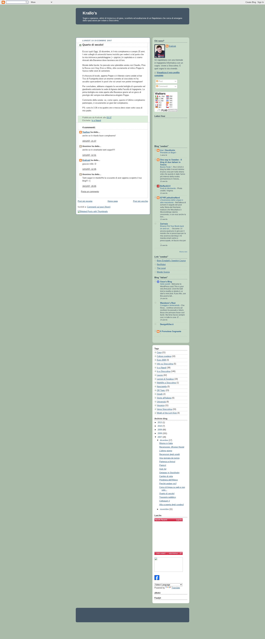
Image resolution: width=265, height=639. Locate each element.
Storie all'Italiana (164, 398)
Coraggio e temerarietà (170, 305)
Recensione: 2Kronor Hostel (171, 447)
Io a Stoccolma (163, 371)
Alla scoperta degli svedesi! (171, 505)
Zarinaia (164, 224)
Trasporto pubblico (167, 497)
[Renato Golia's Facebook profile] (156, 579)
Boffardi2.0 (165, 186)
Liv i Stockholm (167, 150)
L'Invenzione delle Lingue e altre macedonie (171, 201)
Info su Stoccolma (165, 364)
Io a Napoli (96, 120)
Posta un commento (90, 192)
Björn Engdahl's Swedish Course (171, 261)
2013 (160, 422)
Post (160, 81)
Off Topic (161, 390)
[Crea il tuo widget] (160, 553)
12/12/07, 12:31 (89, 155)
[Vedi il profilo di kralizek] (173, 553)
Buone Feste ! (166, 167)
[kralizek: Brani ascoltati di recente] (168, 519)
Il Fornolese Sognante (170, 331)
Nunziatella (162, 387)
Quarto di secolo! (93, 44)
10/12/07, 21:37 (89, 141)
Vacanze (161, 405)
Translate (176, 588)
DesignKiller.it (166, 324)
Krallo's (90, 13)
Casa (159, 352)
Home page (113, 201)
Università (161, 402)
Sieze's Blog (166, 282)
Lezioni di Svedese (165, 379)
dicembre (164, 440)
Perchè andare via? (168, 484)
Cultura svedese (164, 356)
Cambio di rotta (166, 476)
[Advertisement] (132, 30)
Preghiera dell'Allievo (168, 480)
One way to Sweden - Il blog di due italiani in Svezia (171, 162)
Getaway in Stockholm (169, 473)
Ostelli (160, 394)
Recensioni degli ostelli (169, 454)
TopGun (86, 132)
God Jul (162, 469)
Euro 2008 (161, 360)
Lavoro (160, 375)
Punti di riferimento (168, 188)
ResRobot (161, 264)
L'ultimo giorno (165, 451)
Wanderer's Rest (167, 303)
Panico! (162, 465)
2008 (160, 433)
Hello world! (165, 284)
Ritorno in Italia (166, 443)
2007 (160, 437)
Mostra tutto (183, 252)
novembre (164, 509)
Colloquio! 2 (164, 501)
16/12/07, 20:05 (89, 186)
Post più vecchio (140, 201)
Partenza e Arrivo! (167, 462)
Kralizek (86, 160)
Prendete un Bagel (168, 153)
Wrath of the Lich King (167, 413)
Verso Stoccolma (164, 409)
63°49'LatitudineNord (170, 198)
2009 (160, 430)
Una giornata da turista (169, 458)
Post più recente (85, 201)
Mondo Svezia (163, 272)
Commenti (163, 86)
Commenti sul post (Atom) (98, 207)
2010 (160, 426)
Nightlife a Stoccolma (166, 383)
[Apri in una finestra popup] (181, 553)
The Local (161, 268)
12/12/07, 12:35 (89, 169)
